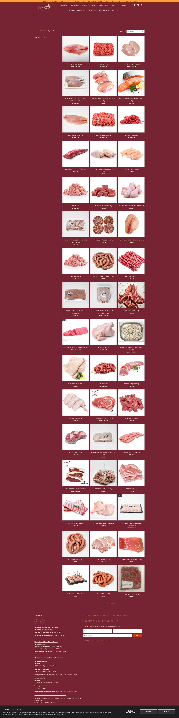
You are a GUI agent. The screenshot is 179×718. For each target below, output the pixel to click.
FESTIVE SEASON (75, 5)
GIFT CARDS (64, 5)
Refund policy (120, 616)
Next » (113, 603)
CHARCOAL (123, 5)
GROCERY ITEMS (104, 5)
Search (87, 616)
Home (36, 31)
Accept (148, 712)
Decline (166, 712)
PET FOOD (115, 5)
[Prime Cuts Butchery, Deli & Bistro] (44, 8)
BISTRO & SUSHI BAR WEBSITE (97, 10)
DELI (93, 5)
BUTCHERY (85, 5)
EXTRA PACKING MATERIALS (77, 10)
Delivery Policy (91, 621)
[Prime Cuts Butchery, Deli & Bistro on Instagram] (43, 621)
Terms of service (102, 616)
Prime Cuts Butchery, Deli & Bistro (99, 641)
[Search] (138, 5)
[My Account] (135, 5)
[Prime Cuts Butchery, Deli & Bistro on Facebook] (37, 621)
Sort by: (123, 31)
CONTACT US (114, 10)
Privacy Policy (60, 714)
